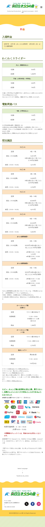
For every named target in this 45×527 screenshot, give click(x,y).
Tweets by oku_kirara (22, 476)
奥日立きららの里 (18, 513)
